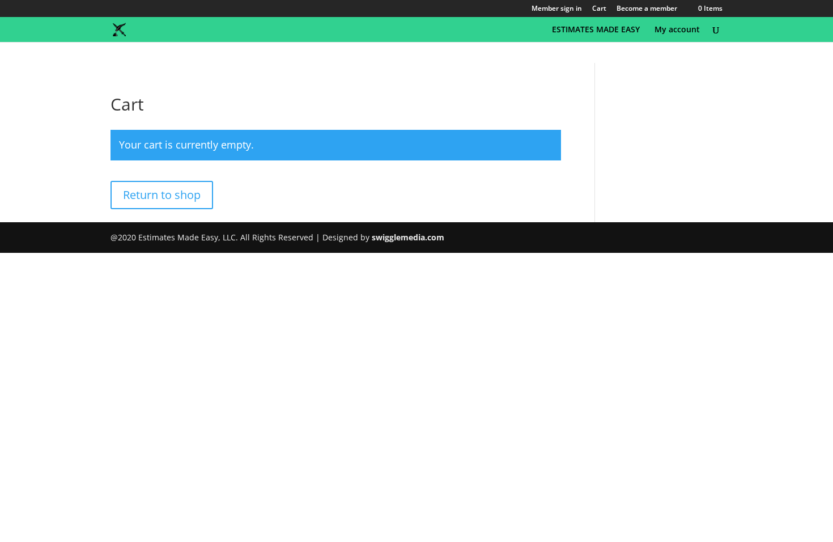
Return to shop (162, 194)
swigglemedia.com (408, 237)
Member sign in (557, 9)
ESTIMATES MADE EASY (596, 30)
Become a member (647, 9)
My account (677, 30)
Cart (599, 9)
